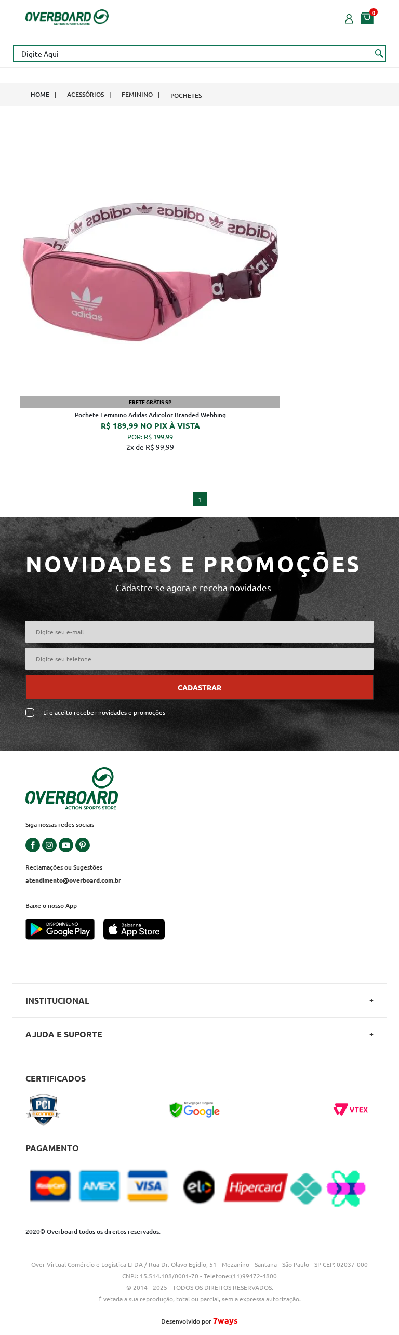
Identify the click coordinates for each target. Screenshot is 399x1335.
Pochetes (186, 95)
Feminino (137, 94)
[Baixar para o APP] (64, 930)
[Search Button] (379, 53)
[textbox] (199, 53)
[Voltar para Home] (67, 16)
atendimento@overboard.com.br (73, 880)
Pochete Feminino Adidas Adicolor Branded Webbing (150, 414)
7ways (225, 1320)
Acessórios (85, 94)
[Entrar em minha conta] (349, 17)
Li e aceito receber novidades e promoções (104, 712)
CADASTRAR (199, 687)
